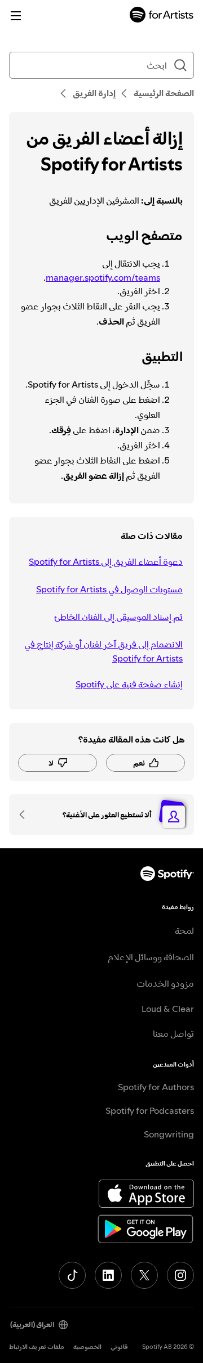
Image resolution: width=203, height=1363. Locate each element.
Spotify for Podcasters (149, 1110)
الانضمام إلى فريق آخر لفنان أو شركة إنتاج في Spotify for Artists (103, 651)
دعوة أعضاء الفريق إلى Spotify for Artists (106, 561)
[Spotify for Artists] (162, 16)
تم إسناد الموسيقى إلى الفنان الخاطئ (118, 616)
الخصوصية (87, 1347)
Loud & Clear (168, 1008)
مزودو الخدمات (165, 983)
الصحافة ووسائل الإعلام (151, 957)
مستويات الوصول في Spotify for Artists (109, 589)
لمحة (184, 930)
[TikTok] (72, 1275)
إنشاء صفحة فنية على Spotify (129, 684)
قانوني (119, 1347)
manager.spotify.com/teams (103, 277)
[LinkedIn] (108, 1275)
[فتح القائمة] (16, 16)
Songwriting (169, 1134)
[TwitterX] (144, 1275)
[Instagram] (180, 1275)
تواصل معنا (173, 1033)
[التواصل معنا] (26, 814)
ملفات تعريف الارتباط (36, 1347)
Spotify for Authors (156, 1087)
